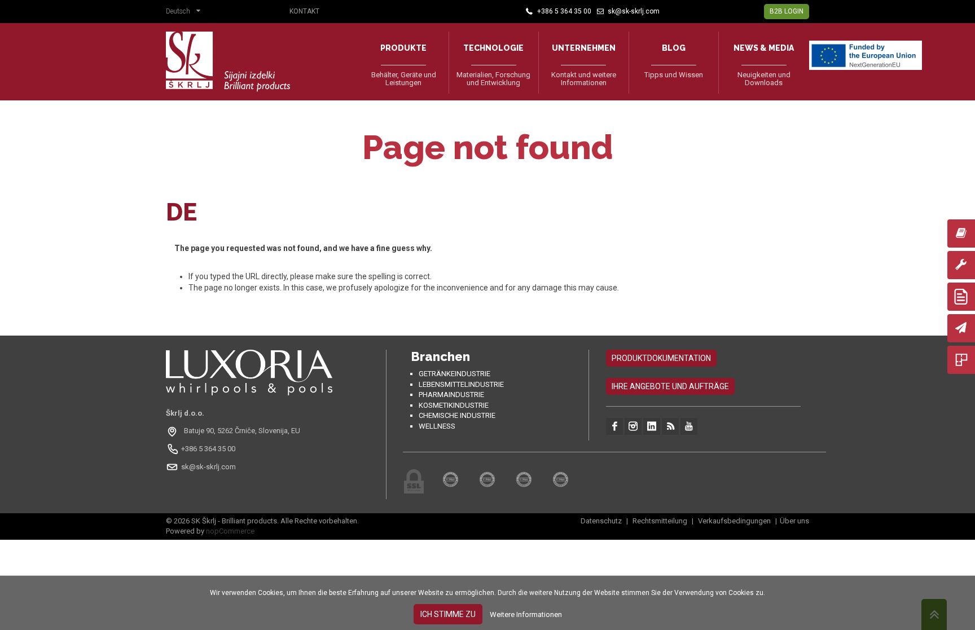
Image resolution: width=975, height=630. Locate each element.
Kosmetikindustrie (454, 405)
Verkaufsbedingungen (734, 521)
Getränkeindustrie (454, 373)
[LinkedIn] (651, 426)
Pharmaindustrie (451, 394)
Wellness (437, 426)
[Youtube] (688, 426)
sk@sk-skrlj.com (208, 466)
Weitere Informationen (526, 614)
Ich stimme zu (448, 614)
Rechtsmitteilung (660, 521)
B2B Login (786, 11)
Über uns (794, 521)
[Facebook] (614, 426)
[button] (186, 12)
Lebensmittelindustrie (461, 384)
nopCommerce (230, 531)
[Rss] (670, 426)
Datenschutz (602, 521)
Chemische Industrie (457, 415)
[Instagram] (633, 426)
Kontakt (304, 11)
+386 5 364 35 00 (208, 448)
